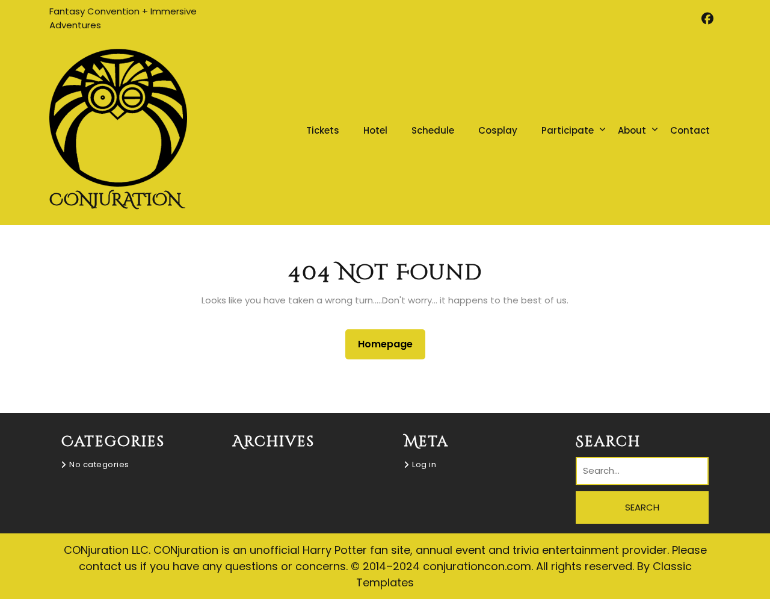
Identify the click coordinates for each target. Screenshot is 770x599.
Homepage (390, 344)
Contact (690, 130)
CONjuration (115, 200)
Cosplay (497, 130)
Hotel (375, 130)
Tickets (322, 130)
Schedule (432, 130)
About (632, 130)
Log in (424, 464)
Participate (567, 130)
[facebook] (707, 18)
